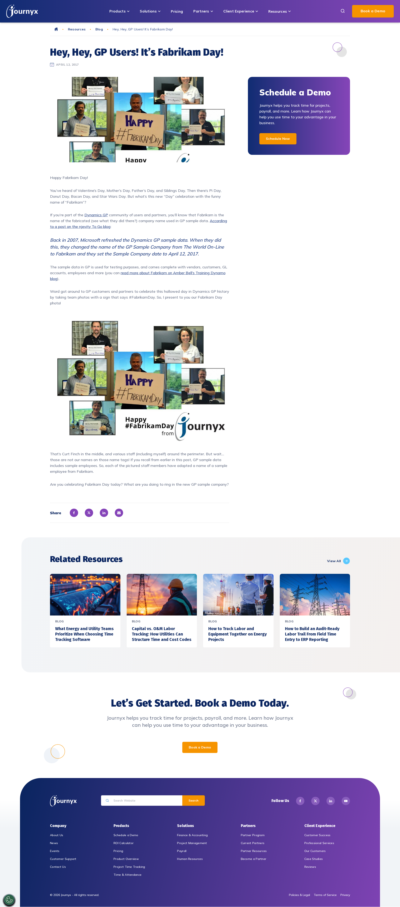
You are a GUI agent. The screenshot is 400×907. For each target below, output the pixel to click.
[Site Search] (343, 11)
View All (334, 561)
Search (194, 800)
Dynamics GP (96, 215)
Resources (277, 11)
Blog (99, 29)
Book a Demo (373, 11)
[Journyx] (22, 11)
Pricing (177, 11)
